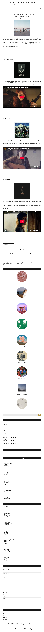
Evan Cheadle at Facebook (7, 180)
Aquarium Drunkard (7, 464)
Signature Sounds (6, 550)
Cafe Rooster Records (7, 515)
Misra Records (6, 542)
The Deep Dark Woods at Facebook (9, 244)
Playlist (4, 594)
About (8, 623)
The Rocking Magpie (7, 497)
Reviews (4, 598)
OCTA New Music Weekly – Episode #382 (9, 423)
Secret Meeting (6, 491)
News (3, 590)
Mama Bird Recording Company (9, 539)
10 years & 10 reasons (6, 569)
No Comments (24, 18)
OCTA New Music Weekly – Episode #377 (9, 437)
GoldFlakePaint (6, 472)
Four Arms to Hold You (6, 581)
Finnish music (5, 577)
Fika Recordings (6, 524)
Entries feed (4, 615)
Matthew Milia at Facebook (8, 59)
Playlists (17, 623)
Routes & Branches (7, 489)
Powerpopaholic (6, 485)
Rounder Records (6, 548)
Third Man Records (7, 556)
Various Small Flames (7, 498)
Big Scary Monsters (7, 509)
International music (22, 12)
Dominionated (6, 467)
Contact (30, 623)
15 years (4, 571)
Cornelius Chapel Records (8, 518)
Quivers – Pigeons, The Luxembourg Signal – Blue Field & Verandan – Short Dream (8, 263)
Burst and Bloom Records (8, 514)
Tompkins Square (6, 557)
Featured (4, 575)
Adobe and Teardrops (7, 462)
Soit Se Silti (5, 553)
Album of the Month (6, 573)
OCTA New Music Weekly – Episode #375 (9, 443)
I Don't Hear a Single (7, 476)
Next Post (31, 253)
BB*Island (5, 508)
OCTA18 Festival (5, 592)
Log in (4, 613)
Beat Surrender (6, 465)
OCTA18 (12, 623)
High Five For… (6, 474)
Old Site (34, 623)
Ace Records (6, 506)
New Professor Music (7, 543)
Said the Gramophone (7, 490)
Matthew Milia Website (7, 57)
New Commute (6, 480)
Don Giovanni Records (7, 521)
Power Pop (4, 596)
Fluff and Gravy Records (7, 526)
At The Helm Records (7, 507)
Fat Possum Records (7, 522)
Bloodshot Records (7, 513)
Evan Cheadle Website (7, 179)
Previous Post (12, 253)
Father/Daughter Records (8, 523)
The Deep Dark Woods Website (8, 242)
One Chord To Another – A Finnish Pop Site (22, 2)
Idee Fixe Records (6, 532)
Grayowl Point (6, 473)
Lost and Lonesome (7, 538)
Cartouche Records (7, 516)
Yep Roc (5, 559)
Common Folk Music (7, 466)
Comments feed (5, 617)
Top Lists (25, 623)
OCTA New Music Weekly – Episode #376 (9, 440)
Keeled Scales (6, 533)
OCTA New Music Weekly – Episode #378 (9, 434)
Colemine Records (6, 517)
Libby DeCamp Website (7, 120)
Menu (5, 8)
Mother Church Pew (7, 479)
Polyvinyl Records (6, 547)
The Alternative (6, 494)
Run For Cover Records (7, 549)
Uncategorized (5, 602)
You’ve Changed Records (8, 560)
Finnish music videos (6, 579)
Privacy (21, 623)
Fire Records (6, 525)
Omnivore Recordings (7, 544)
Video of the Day (5, 604)
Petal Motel (5, 483)
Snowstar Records (6, 552)
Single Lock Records (7, 551)
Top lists (4, 600)
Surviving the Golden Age (8, 493)
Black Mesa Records (7, 512)
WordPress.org (5, 619)
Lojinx (5, 535)
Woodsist (5, 558)
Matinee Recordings (7, 540)
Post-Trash (5, 484)
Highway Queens (6, 475)
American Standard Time (8, 463)
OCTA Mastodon (6, 481)
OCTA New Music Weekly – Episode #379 (9, 431)
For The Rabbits (6, 471)
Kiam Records (6, 534)
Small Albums (6, 492)
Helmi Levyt (5, 531)
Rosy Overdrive (6, 488)
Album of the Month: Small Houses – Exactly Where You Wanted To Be (21, 262)
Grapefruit (5, 530)
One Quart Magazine (7, 482)
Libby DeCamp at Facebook (8, 118)
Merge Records (6, 541)
